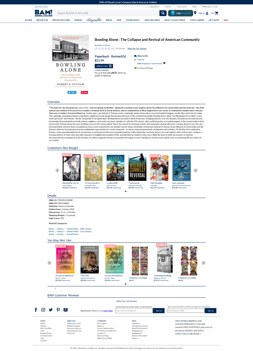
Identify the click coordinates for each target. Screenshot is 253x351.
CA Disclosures (165, 348)
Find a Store (101, 323)
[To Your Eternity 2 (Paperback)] (93, 168)
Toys (42, 338)
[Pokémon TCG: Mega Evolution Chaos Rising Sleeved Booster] (139, 261)
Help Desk (136, 323)
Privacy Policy (177, 348)
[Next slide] (195, 170)
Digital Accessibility (104, 338)
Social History (73, 234)
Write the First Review (137, 48)
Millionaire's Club (209, 6)
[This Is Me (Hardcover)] (89, 259)
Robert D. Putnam (103, 45)
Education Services (74, 331)
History (60, 229)
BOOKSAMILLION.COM (123, 348)
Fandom (43, 340)
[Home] (43, 13)
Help (194, 6)
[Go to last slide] (57, 170)
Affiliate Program (73, 326)
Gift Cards (182, 6)
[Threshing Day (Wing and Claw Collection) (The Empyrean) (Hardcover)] (165, 258)
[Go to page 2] (127, 191)
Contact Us (101, 333)
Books (51, 229)
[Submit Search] (163, 13)
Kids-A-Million (46, 328)
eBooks (43, 326)
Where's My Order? (139, 336)
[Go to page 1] (125, 191)
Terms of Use (152, 348)
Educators (154, 6)
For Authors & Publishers (107, 331)
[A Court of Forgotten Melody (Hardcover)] (114, 259)
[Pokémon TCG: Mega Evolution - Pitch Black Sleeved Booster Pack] (189, 261)
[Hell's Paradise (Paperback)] (159, 168)
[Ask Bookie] (180, 13)
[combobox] (112, 13)
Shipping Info (137, 333)
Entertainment (46, 336)
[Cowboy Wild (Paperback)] (115, 168)
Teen (42, 331)
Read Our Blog (102, 336)
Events (168, 6)
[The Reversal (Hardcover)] (137, 167)
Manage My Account (140, 326)
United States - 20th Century (79, 229)
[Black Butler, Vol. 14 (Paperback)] (72, 167)
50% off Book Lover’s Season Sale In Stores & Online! (128, 2)
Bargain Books (46, 333)
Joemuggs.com (140, 348)
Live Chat (108, 310)
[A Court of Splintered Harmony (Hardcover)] (65, 259)
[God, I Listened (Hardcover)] (181, 167)
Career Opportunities (105, 328)
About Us (100, 326)
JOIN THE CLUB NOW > (188, 333)
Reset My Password (139, 328)
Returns (135, 338)
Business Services (74, 328)
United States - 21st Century (79, 231)
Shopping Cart (137, 331)
